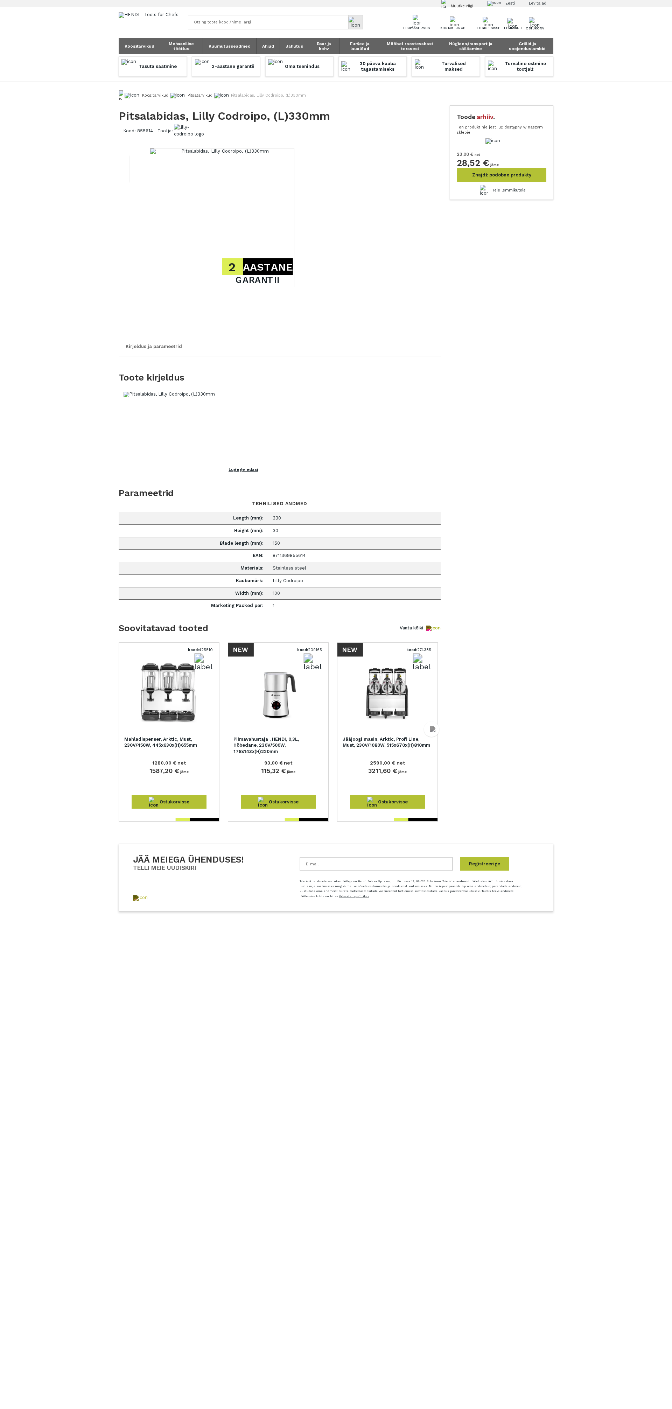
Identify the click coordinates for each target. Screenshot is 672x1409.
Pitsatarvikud (200, 95)
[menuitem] (139, 46)
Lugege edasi (243, 469)
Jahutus (294, 46)
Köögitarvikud (139, 46)
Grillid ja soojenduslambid (527, 46)
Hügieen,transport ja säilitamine (470, 46)
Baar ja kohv (324, 46)
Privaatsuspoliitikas (354, 896)
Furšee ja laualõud (360, 46)
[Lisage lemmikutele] (484, 190)
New (240, 649)
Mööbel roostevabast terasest (410, 46)
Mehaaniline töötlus (181, 46)
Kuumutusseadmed (230, 46)
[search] (356, 22)
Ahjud (268, 46)
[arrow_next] (431, 729)
